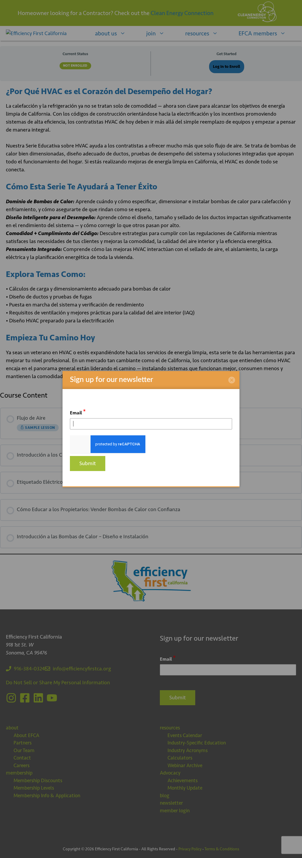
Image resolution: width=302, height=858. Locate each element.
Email (78, 412)
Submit (87, 463)
